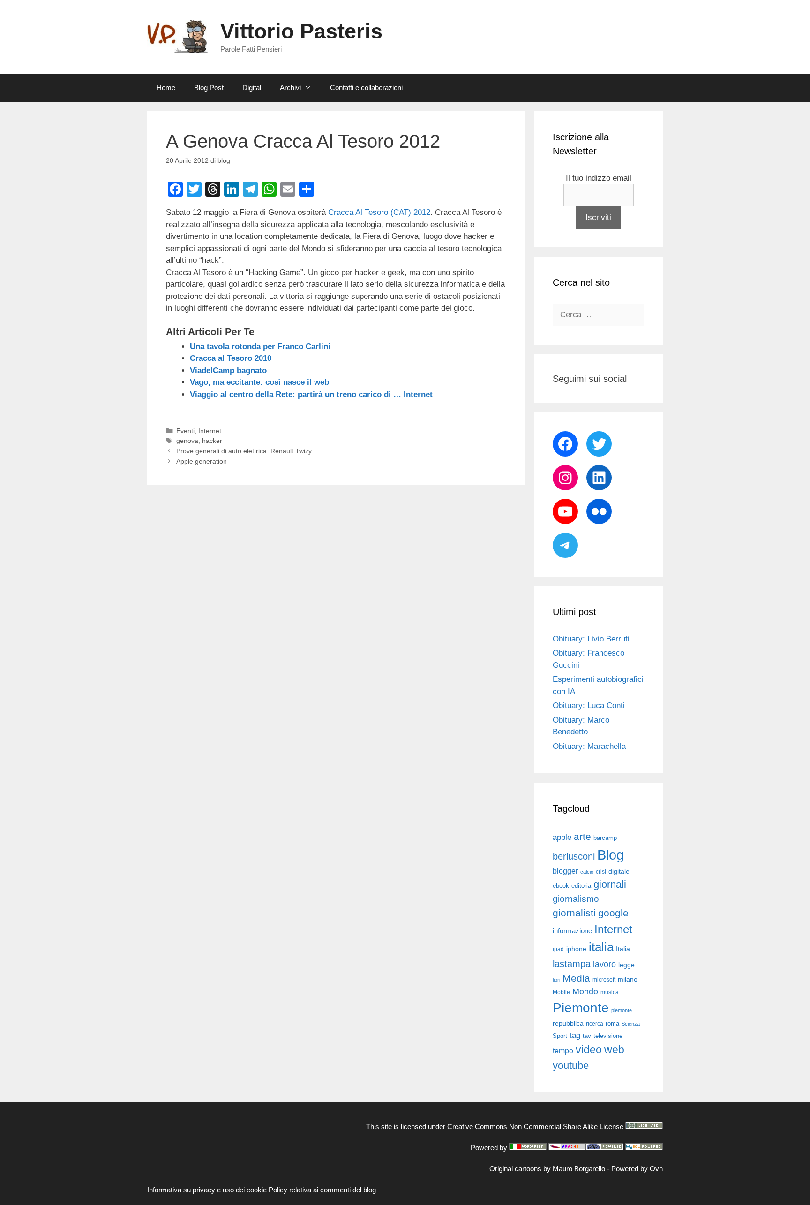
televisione (607, 1035)
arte (582, 836)
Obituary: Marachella (589, 746)
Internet (209, 431)
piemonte (621, 1010)
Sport (560, 1035)
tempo (563, 1050)
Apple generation (201, 461)
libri (556, 980)
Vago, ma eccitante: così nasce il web (259, 382)
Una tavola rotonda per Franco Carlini (260, 346)
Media (576, 978)
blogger (565, 871)
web (614, 1050)
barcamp (605, 837)
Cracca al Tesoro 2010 (230, 358)
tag (575, 1035)
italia (601, 947)
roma (612, 1023)
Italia (623, 949)
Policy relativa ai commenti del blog (322, 1190)
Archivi (290, 88)
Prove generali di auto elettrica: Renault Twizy (244, 451)
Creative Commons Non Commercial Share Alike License (535, 1126)
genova (187, 440)
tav (587, 1035)
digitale (619, 871)
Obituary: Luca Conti (589, 705)
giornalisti (574, 913)
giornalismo (576, 899)
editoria (581, 886)
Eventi (185, 431)
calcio (586, 872)
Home (166, 88)
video (589, 1050)
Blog (610, 854)
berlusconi (574, 856)
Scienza (631, 1024)
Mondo (585, 991)
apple (562, 837)
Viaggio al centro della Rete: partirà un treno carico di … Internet (311, 394)
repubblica (568, 1023)
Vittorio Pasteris (301, 31)
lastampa (572, 964)
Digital (251, 88)
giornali (609, 884)
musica (609, 992)
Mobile (561, 992)
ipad (558, 949)
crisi (601, 872)
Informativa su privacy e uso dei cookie (207, 1190)
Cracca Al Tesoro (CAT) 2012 (379, 212)
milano (628, 979)
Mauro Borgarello (579, 1169)
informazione (572, 931)
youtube (571, 1065)
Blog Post (209, 88)
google (613, 913)
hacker (212, 440)
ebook (561, 885)
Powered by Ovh (637, 1169)
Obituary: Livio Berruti (591, 638)
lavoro (604, 964)
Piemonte (581, 1007)
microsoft (603, 980)
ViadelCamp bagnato (228, 370)
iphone (576, 949)
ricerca (594, 1024)
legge (626, 965)
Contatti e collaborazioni (366, 88)
